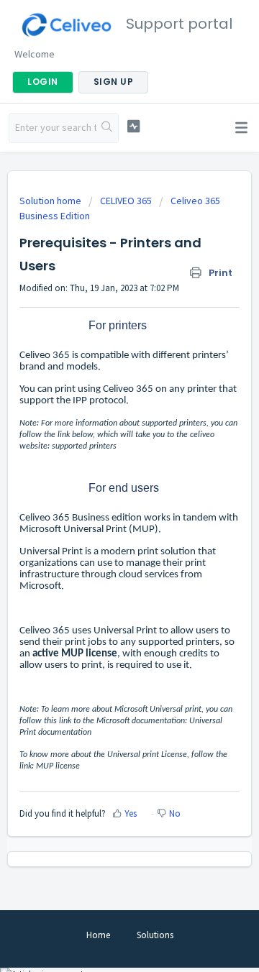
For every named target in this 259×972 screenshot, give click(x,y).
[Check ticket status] (133, 126)
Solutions (155, 935)
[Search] (107, 128)
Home (98, 935)
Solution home (51, 200)
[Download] (102, 480)
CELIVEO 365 (126, 200)
